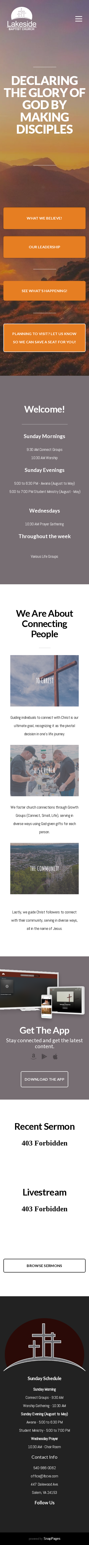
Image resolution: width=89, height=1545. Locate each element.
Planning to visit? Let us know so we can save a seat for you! (44, 337)
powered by (44, 1539)
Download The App (44, 1079)
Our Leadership (44, 247)
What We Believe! (44, 218)
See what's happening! (45, 290)
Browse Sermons (44, 1265)
